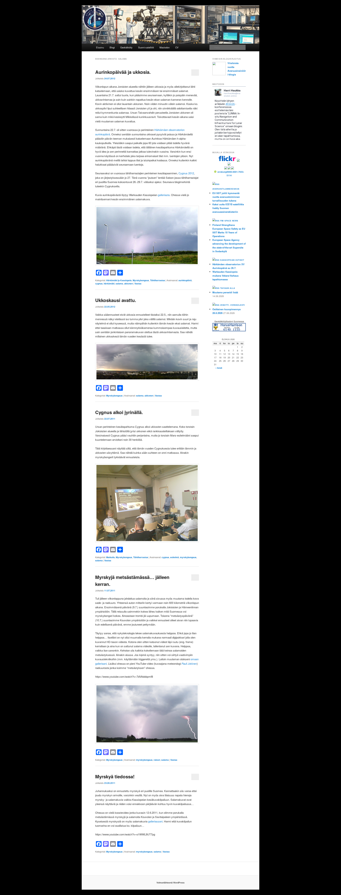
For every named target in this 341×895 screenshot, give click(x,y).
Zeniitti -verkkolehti (232, 305)
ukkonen (128, 283)
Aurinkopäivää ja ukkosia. (123, 72)
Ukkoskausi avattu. (115, 300)
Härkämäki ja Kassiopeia (119, 280)
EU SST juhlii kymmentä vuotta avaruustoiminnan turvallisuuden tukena (226, 196)
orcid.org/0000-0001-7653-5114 (230, 173)
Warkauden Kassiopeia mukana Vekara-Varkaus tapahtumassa (225, 275)
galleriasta (164, 195)
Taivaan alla (227, 288)
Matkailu (110, 557)
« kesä (218, 367)
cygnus (99, 283)
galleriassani (155, 821)
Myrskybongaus (141, 280)
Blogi (112, 47)
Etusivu (100, 47)
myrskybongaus (188, 557)
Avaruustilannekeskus (225, 189)
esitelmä (174, 557)
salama (119, 283)
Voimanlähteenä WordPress (170, 882)
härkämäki (109, 283)
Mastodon (164, 47)
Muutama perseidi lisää (225, 292)
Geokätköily (126, 47)
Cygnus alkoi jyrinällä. (119, 412)
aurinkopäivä (185, 280)
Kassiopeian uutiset (232, 260)
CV (176, 47)
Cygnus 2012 (186, 173)
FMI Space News (229, 220)
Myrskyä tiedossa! (115, 776)
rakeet (157, 759)
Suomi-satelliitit (146, 47)
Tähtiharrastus (157, 280)
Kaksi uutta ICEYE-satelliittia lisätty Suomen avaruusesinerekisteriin (228, 208)
